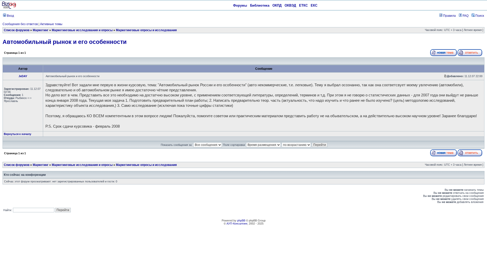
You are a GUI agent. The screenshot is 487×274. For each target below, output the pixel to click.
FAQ (465, 16)
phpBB (241, 220)
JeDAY (23, 76)
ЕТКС (303, 5)
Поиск (479, 16)
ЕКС (314, 5)
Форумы (240, 5)
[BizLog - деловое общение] (9, 7)
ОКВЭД (290, 5)
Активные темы (51, 24)
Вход (10, 16)
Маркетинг (40, 30)
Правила (449, 16)
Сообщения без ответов (20, 24)
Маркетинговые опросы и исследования (146, 30)
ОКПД (277, 5)
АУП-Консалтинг (237, 223)
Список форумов (16, 30)
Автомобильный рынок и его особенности (65, 42)
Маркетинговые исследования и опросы (82, 30)
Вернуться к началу (17, 133)
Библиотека (259, 5)
